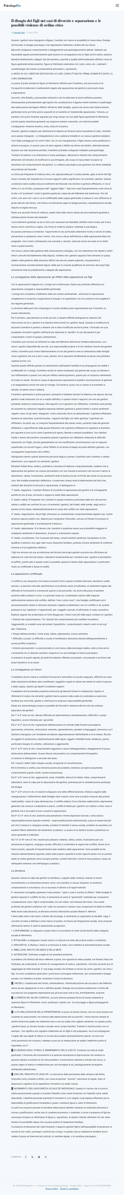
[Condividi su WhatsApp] (39, 1157)
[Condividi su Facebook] (25, 1157)
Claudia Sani (19, 32)
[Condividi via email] (45, 1157)
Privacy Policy (51, 1188)
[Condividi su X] (32, 1157)
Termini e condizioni (69, 1188)
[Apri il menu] (117, 5)
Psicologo (12, 5)
